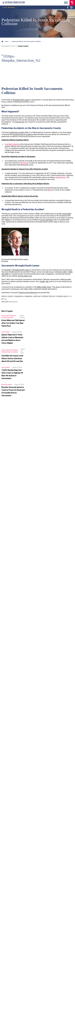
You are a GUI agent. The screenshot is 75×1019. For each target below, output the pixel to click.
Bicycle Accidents (6, 384)
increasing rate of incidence (22, 134)
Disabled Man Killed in (9, 196)
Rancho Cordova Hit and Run (28, 196)
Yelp (46, 281)
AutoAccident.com (25, 276)
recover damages (46, 220)
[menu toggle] (66, 3)
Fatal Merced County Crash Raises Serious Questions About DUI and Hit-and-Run (12, 358)
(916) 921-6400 (60, 272)
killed (49, 190)
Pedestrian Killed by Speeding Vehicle (15, 140)
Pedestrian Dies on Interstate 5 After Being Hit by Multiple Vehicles (25, 184)
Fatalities (10, 317)
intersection (19, 122)
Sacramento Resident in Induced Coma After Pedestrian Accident (24, 169)
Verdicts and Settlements (28, 292)
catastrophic (66, 214)
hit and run (24, 163)
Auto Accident (5, 315)
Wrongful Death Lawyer (21, 100)
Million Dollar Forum (44, 287)
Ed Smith (7, 270)
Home (6, 41)
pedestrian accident (17, 132)
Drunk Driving (14, 350)
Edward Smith (23, 46)
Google (42, 281)
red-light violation (12, 144)
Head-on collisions (12, 352)
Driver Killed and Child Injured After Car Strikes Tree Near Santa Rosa (13, 323)
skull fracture (61, 177)
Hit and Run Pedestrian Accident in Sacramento (18, 156)
